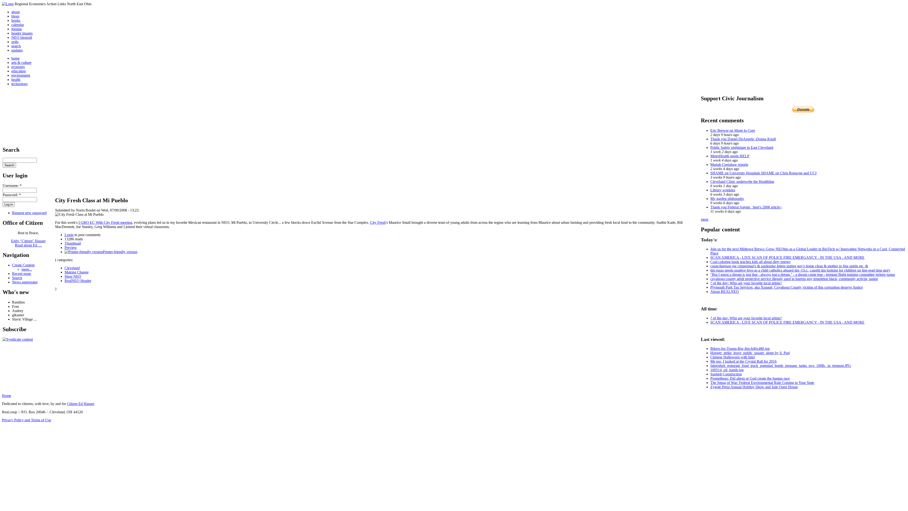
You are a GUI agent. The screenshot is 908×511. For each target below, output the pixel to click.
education (18, 71)
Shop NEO (73, 276)
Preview (71, 248)
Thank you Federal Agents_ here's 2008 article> (746, 207)
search (16, 46)
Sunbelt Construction (726, 374)
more (704, 219)
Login (69, 235)
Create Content (23, 265)
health (15, 80)
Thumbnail (73, 243)
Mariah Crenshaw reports (729, 165)
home (15, 58)
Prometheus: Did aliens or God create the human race (750, 378)
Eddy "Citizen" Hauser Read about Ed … (28, 243)
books (15, 20)
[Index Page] (8, 4)
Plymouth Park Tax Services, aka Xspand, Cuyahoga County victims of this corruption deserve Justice (786, 287)
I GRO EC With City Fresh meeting (105, 222)
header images (22, 33)
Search (17, 278)
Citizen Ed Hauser (80, 404)
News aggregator (25, 282)
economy (18, 67)
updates (17, 50)
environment (20, 75)
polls (14, 42)
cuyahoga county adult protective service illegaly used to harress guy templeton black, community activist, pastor (794, 279)
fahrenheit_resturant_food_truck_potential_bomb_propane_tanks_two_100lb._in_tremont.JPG (780, 366)
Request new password (29, 213)
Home (6, 396)
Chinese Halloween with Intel (732, 357)
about (15, 12)
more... (27, 269)
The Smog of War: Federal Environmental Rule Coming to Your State (762, 383)
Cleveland (72, 268)
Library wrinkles (722, 190)
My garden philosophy (727, 199)
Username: (12, 186)
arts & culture (21, 63)
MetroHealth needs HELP (729, 156)
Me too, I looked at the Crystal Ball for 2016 (743, 361)
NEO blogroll (21, 37)
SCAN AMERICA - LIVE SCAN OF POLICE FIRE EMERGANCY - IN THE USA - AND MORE (787, 258)
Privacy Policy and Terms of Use (26, 420)
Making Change (77, 272)
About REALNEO (724, 292)
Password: (12, 195)
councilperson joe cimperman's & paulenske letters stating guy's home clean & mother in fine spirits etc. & (789, 266)
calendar (17, 25)
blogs (15, 16)
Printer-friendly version (120, 252)
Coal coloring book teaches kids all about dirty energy (750, 262)
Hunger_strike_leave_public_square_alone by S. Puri (750, 353)
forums (16, 29)
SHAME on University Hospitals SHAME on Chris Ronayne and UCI (763, 173)
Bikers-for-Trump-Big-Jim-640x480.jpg (740, 349)
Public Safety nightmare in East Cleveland (741, 147)
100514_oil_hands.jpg (727, 370)
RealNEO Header (78, 281)
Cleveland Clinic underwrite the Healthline (742, 182)
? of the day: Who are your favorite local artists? (746, 283)
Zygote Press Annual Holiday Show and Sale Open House (754, 387)
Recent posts (21, 274)
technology (19, 84)
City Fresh (378, 222)
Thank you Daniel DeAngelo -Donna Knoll (743, 139)
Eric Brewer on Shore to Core (732, 130)
